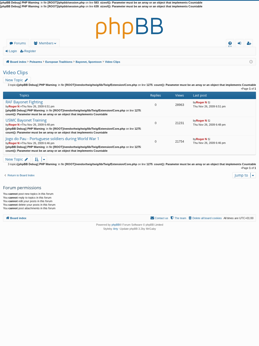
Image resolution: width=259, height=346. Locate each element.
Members (46, 43)
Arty (115, 228)
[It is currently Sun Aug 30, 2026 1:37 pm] (251, 61)
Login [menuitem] (240, 44)
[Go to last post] (209, 102)
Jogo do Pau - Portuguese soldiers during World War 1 (52, 138)
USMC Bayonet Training (26, 120)
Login (13, 51)
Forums (20, 43)
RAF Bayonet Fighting (24, 102)
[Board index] (129, 24)
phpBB (116, 224)
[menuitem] (230, 43)
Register (30, 51)
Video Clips (15, 72)
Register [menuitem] (250, 44)
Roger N (14, 106)
